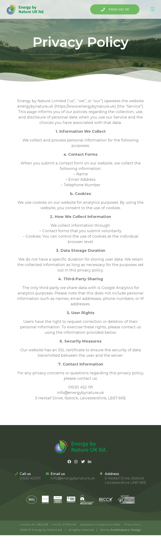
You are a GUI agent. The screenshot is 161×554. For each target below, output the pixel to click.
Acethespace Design (125, 530)
